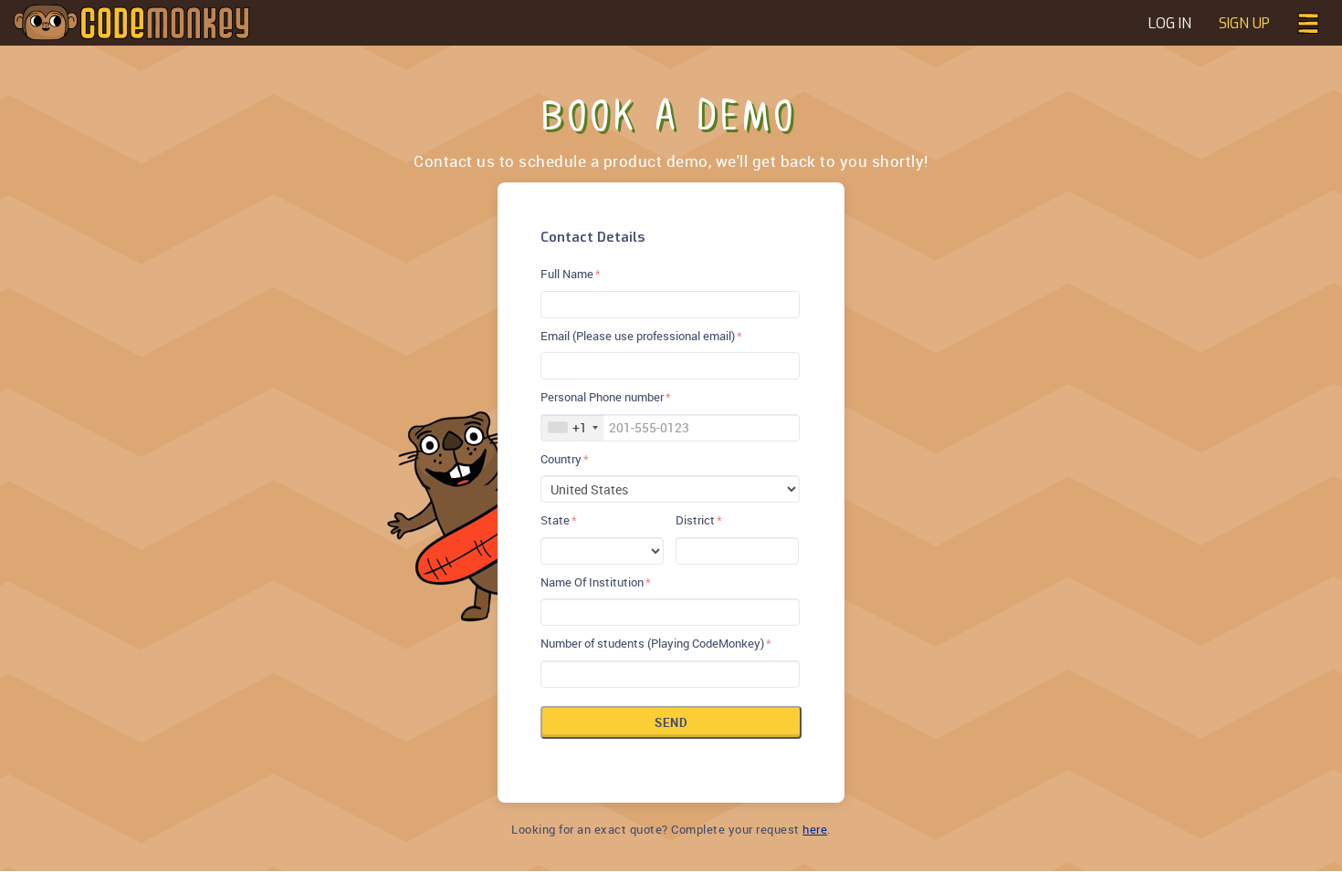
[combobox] (572, 428)
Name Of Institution (592, 582)
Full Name (566, 273)
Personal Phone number (602, 397)
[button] (1308, 21)
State (555, 520)
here (814, 829)
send (671, 722)
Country (561, 459)
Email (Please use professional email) (637, 335)
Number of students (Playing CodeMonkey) (652, 643)
